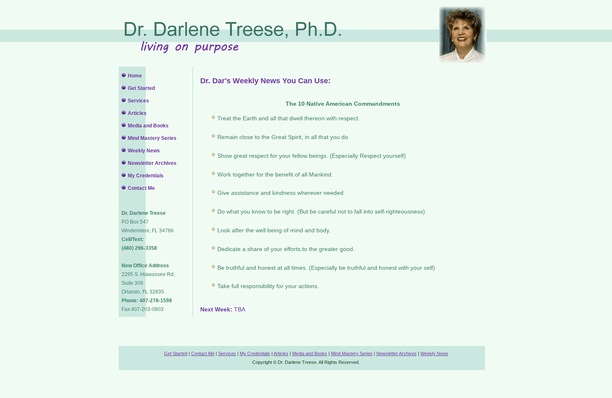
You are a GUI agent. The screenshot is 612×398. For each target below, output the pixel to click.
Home (135, 76)
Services (138, 101)
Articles (137, 113)
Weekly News (144, 151)
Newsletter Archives (152, 163)
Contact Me (141, 188)
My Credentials (146, 176)
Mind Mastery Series (152, 138)
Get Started (141, 88)
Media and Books (148, 126)
